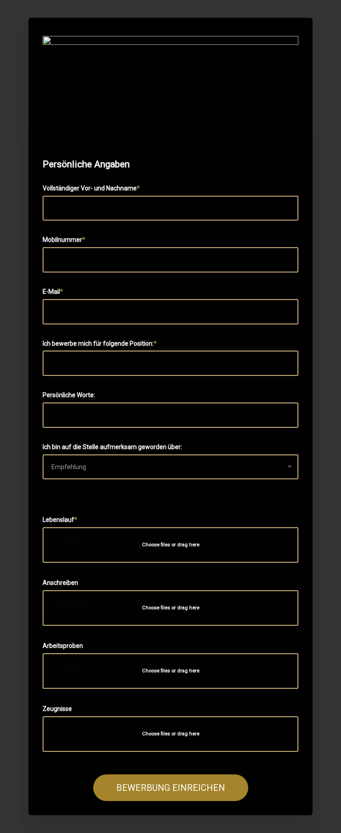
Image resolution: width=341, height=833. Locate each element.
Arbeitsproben (63, 645)
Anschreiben (60, 582)
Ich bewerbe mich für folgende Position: (98, 343)
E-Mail (51, 291)
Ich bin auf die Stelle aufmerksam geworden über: (112, 446)
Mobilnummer (62, 239)
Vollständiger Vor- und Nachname (90, 188)
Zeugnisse (57, 708)
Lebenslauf (58, 519)
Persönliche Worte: (69, 395)
